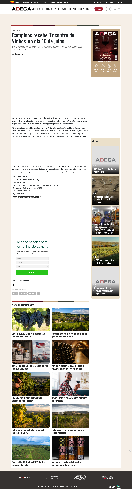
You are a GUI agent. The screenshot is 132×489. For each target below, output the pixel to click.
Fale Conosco (60, 487)
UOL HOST (37, 2)
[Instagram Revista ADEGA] (111, 9)
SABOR (64, 9)
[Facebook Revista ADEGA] (107, 9)
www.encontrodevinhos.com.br (27, 196)
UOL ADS (66, 2)
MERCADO (72, 9)
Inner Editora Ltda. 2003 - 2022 (46, 487)
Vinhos (15, 293)
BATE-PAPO (109, 2)
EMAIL (120, 2)
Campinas (23, 293)
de (38, 293)
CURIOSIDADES (47, 9)
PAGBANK (45, 2)
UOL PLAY (59, 2)
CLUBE (88, 9)
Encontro (32, 293)
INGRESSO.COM (27, 2)
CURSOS (52, 2)
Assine (99, 8)
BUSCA (99, 2)
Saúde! (32, 272)
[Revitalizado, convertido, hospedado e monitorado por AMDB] (119, 487)
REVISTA (81, 9)
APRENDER (36, 9)
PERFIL (57, 9)
